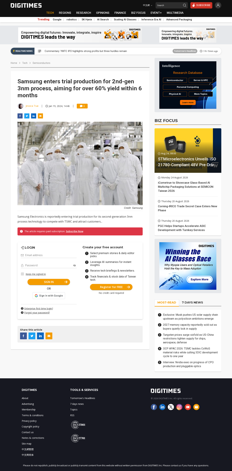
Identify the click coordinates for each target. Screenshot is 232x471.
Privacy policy (29, 420)
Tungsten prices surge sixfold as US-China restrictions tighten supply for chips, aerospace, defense (188, 338)
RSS (72, 415)
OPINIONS (102, 12)
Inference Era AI (151, 19)
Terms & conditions (32, 415)
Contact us (28, 432)
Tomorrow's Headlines (185, 51)
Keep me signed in (36, 274)
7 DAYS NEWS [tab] (192, 302)
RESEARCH (83, 12)
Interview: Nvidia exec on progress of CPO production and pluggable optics (188, 364)
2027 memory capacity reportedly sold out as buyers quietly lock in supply (190, 326)
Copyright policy (30, 426)
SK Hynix (87, 19)
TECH (50, 12)
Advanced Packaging (179, 19)
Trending (43, 19)
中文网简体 (28, 454)
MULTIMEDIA (175, 12)
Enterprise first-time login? (38, 308)
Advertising (28, 403)
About (25, 398)
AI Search (103, 19)
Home (14, 63)
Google (57, 19)
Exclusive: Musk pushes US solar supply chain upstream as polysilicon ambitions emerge (190, 316)
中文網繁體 (28, 449)
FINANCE (120, 12)
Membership (28, 409)
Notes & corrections (33, 437)
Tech (25, 63)
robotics (72, 19)
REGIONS (65, 12)
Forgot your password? (37, 312)
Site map (26, 443)
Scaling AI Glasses (125, 19)
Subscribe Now (74, 231)
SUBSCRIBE (203, 5)
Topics (73, 409)
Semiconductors (41, 63)
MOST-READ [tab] (166, 302)
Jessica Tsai (32, 105)
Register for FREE (111, 287)
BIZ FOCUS (138, 12)
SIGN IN (49, 282)
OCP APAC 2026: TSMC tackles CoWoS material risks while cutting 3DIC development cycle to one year (190, 352)
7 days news (77, 403)
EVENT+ (156, 12)
